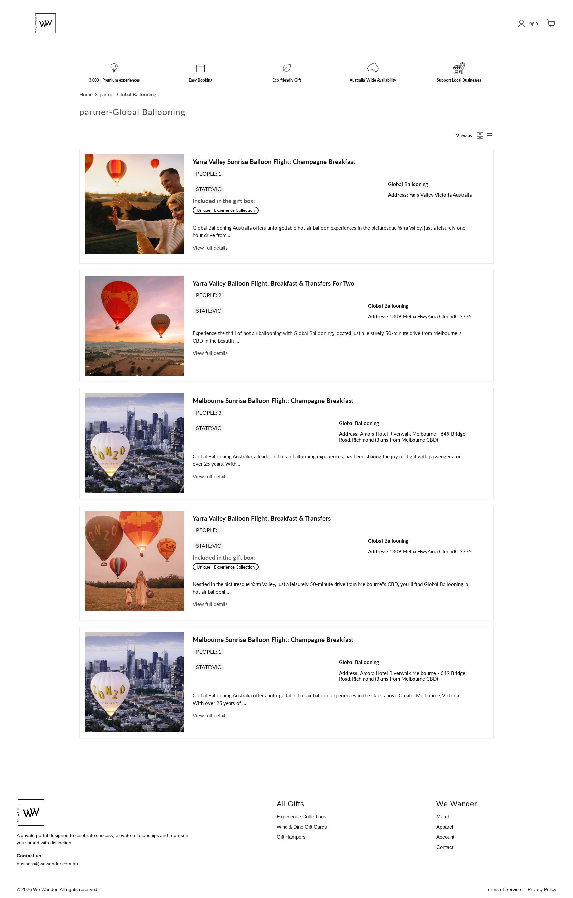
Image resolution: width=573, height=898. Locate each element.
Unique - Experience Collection (226, 210)
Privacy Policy (542, 889)
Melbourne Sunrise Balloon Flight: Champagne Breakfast (273, 400)
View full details (210, 248)
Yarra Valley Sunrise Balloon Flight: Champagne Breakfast (274, 161)
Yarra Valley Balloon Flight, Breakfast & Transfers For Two (273, 283)
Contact (444, 847)
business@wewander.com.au (47, 863)
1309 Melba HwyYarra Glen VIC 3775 (430, 316)
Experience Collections (301, 816)
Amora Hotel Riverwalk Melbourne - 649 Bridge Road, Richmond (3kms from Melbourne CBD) (402, 436)
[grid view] (480, 135)
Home (86, 94)
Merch (443, 816)
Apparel (444, 827)
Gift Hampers (291, 837)
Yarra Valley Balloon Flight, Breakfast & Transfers (262, 518)
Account (445, 837)
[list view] (489, 135)
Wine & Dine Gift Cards (302, 827)
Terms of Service (503, 889)
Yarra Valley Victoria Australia (440, 195)
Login (532, 23)
